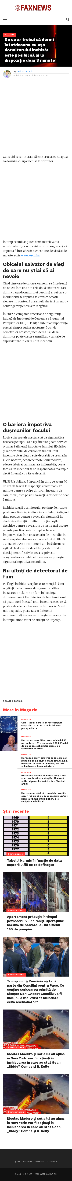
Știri (17, 1161)
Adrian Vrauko (25, 71)
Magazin (39, 1161)
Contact (52, 1161)
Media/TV (27, 1161)
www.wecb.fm (30, 255)
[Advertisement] (36, 118)
